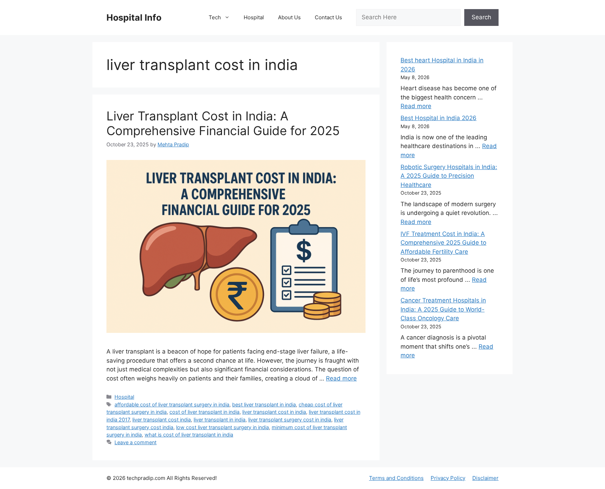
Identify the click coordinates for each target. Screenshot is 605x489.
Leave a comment (135, 442)
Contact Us (328, 17)
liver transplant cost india (161, 419)
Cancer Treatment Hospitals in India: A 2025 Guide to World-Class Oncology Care (443, 309)
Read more (341, 378)
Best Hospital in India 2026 (439, 117)
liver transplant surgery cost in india (289, 419)
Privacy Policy (448, 478)
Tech (215, 17)
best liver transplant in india (264, 404)
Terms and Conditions (396, 478)
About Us (289, 17)
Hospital (254, 17)
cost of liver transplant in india (204, 412)
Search (481, 17)
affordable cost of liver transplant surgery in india (171, 404)
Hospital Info (133, 17)
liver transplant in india (219, 419)
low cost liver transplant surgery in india (222, 427)
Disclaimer (485, 478)
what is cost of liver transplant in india (189, 435)
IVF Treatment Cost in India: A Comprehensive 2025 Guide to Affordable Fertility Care (443, 242)
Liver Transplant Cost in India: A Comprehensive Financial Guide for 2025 (223, 123)
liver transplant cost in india (274, 412)
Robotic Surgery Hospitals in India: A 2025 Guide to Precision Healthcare (449, 175)
